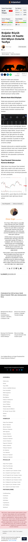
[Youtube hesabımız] (11, 539)
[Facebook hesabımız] (3, 539)
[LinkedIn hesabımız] (19, 539)
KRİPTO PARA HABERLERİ (8, 12)
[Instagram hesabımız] (8, 539)
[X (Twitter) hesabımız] (5, 539)
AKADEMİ (4, 21)
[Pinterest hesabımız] (16, 539)
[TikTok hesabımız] (14, 539)
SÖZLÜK (4, 24)
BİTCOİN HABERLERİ (7, 15)
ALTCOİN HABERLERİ (7, 18)
